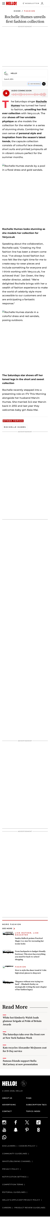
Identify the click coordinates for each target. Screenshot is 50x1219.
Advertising (9, 1105)
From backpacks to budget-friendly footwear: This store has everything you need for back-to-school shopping (30, 955)
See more (7, 929)
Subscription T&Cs (36, 1105)
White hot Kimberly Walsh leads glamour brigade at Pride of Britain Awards (22, 1021)
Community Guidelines (14, 1154)
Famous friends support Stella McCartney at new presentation (20, 1062)
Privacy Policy (10, 1169)
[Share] (44, 83)
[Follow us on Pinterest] (30, 1130)
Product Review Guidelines (29, 1208)
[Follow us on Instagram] (8, 1122)
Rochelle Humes (15, 427)
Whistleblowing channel (16, 1161)
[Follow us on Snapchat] (19, 1130)
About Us (7, 1098)
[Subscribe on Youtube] (8, 1130)
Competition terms (12, 1184)
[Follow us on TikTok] (42, 1122)
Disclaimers (9, 1146)
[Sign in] (42, 3)
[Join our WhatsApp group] (8, 1137)
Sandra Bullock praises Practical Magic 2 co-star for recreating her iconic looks (29, 941)
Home (17, 11)
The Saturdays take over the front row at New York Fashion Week (24, 1036)
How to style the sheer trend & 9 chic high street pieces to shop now (31, 971)
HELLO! (14, 73)
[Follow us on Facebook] (19, 1122)
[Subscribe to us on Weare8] (42, 1130)
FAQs (29, 1098)
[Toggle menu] (3, 3)
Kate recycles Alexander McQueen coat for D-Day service (25, 1049)
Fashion (29, 11)
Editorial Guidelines (14, 1192)
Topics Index (33, 1111)
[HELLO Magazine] (11, 3)
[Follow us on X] (30, 1122)
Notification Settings (14, 1177)
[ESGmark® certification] (22, 1083)
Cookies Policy (27, 1146)
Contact (7, 1111)
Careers (6, 1208)
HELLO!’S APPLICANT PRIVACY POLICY (21, 1200)
